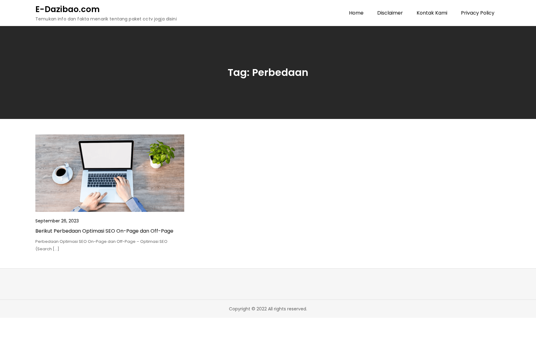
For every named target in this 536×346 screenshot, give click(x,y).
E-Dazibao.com (67, 9)
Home (356, 12)
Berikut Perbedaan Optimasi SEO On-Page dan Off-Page (104, 230)
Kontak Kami (432, 12)
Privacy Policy (477, 12)
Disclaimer (390, 12)
